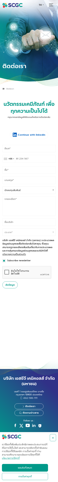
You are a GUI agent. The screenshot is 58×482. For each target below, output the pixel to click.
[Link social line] (40, 427)
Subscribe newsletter (19, 260)
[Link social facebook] (15, 426)
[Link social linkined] (33, 426)
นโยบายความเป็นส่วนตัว (14, 254)
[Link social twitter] (21, 427)
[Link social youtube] (28, 426)
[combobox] (41, 5)
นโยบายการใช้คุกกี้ (11, 458)
